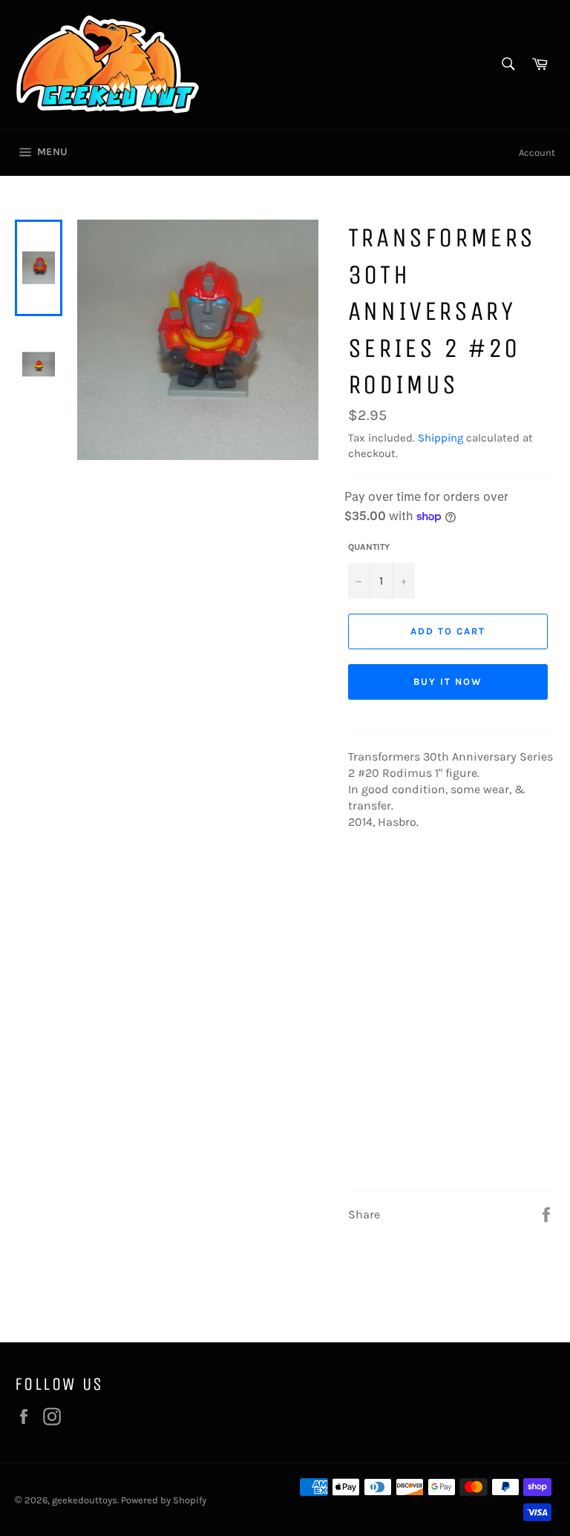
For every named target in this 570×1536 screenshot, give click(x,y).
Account (537, 152)
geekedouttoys (84, 1500)
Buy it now (447, 681)
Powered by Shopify (163, 1500)
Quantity (369, 547)
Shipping (440, 437)
